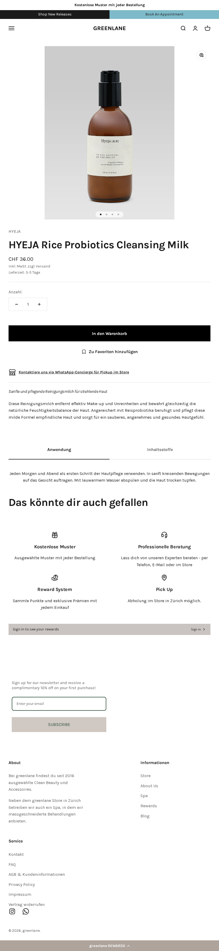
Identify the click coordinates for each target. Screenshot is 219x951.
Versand (43, 266)
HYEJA (15, 231)
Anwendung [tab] (59, 449)
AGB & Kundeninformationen (37, 874)
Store (145, 775)
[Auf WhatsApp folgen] (25, 911)
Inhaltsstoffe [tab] (160, 449)
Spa (144, 795)
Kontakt (16, 854)
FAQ (12, 864)
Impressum (20, 894)
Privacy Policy (22, 884)
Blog (145, 815)
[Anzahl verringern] (16, 304)
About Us (149, 785)
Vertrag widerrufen (27, 904)
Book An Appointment (164, 14)
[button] (109, 945)
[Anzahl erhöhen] (39, 304)
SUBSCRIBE (59, 724)
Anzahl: (15, 291)
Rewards (148, 805)
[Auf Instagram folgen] (12, 911)
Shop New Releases (55, 14)
